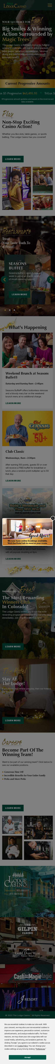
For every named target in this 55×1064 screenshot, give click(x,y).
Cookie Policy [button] (22, 1046)
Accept (27, 1057)
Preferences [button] (40, 1049)
